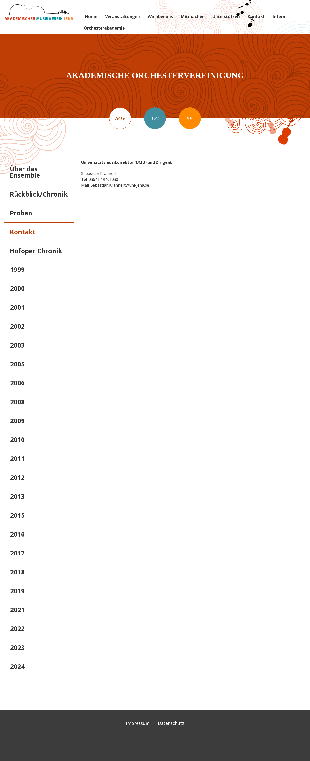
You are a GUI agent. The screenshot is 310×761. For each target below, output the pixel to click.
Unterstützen (226, 16)
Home (91, 16)
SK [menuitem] (190, 118)
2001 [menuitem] (17, 307)
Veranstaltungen (122, 16)
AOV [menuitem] (120, 118)
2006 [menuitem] (17, 383)
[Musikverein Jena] (39, 12)
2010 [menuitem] (17, 439)
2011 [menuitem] (17, 458)
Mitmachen (193, 16)
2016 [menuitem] (17, 534)
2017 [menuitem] (17, 553)
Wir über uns (160, 16)
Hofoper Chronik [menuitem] (36, 250)
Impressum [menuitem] (138, 723)
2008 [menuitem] (17, 401)
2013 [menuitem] (17, 496)
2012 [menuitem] (17, 477)
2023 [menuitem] (17, 647)
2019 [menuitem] (17, 591)
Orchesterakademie (104, 28)
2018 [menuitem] (17, 572)
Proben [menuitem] (21, 213)
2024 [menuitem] (17, 666)
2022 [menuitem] (17, 628)
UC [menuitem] (155, 118)
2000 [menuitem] (17, 288)
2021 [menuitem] (17, 609)
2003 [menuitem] (17, 345)
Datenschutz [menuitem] (171, 723)
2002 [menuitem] (17, 326)
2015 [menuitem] (17, 515)
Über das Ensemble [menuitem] (25, 172)
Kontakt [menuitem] (23, 232)
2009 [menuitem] (17, 420)
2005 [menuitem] (17, 364)
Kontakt (256, 16)
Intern (278, 16)
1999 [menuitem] (17, 269)
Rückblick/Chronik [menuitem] (39, 194)
